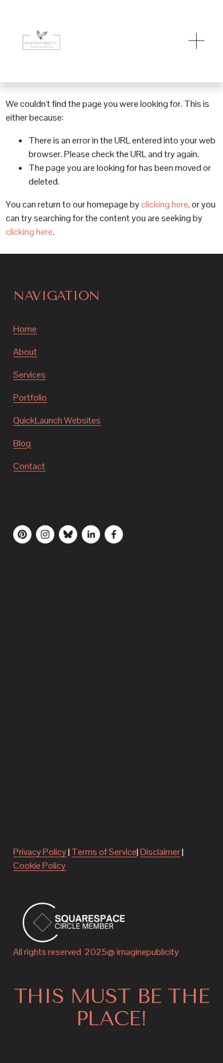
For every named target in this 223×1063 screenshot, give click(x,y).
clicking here (164, 204)
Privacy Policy (39, 852)
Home (25, 329)
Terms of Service (104, 852)
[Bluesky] (68, 534)
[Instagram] (45, 534)
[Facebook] (114, 534)
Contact (29, 466)
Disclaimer (160, 852)
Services (29, 375)
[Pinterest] (22, 534)
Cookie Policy (39, 866)
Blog (22, 443)
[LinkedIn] (91, 534)
